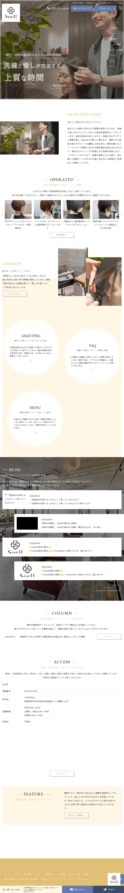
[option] (18, 215)
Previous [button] (2, 214)
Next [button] (122, 214)
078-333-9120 (30, 691)
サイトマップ (30, 884)
